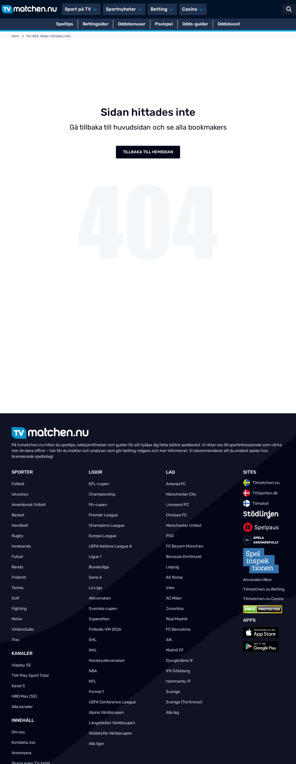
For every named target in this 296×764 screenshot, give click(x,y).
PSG (170, 535)
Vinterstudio (23, 629)
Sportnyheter (121, 9)
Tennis (17, 587)
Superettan (99, 619)
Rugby (17, 535)
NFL (92, 681)
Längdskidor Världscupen (112, 722)
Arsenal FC (176, 483)
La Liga (95, 587)
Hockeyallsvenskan (107, 660)
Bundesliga (99, 567)
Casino (189, 9)
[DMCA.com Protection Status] (262, 609)
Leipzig (172, 567)
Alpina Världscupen (106, 712)
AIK (169, 639)
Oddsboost (229, 24)
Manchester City (181, 494)
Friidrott (19, 577)
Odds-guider (195, 24)
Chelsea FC (176, 515)
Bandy (17, 567)
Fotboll (18, 483)
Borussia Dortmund (183, 556)
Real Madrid (176, 619)
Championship (102, 494)
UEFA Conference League (112, 702)
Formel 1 (96, 691)
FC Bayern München (184, 546)
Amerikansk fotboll (28, 504)
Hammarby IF (178, 681)
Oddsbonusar (131, 24)
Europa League (102, 535)
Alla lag (172, 712)
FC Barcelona (178, 629)
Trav (16, 639)
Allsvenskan (100, 598)
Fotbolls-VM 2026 (105, 629)
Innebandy (21, 546)
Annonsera (22, 752)
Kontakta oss (23, 742)
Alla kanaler (22, 706)
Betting (159, 9)
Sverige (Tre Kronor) (184, 702)
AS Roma (174, 577)
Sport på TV (78, 9)
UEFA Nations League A (110, 546)
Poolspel (164, 24)
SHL (93, 639)
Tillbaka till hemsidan (148, 152)
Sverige (173, 691)
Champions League (106, 525)
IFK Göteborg (178, 670)
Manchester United (183, 525)
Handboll (20, 525)
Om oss (18, 732)
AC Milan (174, 598)
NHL (93, 650)
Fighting (19, 608)
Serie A (95, 577)
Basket (18, 515)
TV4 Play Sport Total (30, 675)
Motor (17, 619)
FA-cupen (98, 504)
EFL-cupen (99, 483)
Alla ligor (96, 743)
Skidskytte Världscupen (110, 733)
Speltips (64, 24)
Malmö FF (175, 650)
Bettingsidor (95, 24)
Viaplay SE (21, 665)
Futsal (17, 556)
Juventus (175, 608)
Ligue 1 (95, 556)
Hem (15, 36)
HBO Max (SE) (24, 696)
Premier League (103, 515)
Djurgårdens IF (179, 660)
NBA (93, 670)
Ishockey (20, 494)
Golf (15, 598)
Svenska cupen (103, 608)
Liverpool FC (177, 504)
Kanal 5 (18, 685)
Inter (170, 587)
